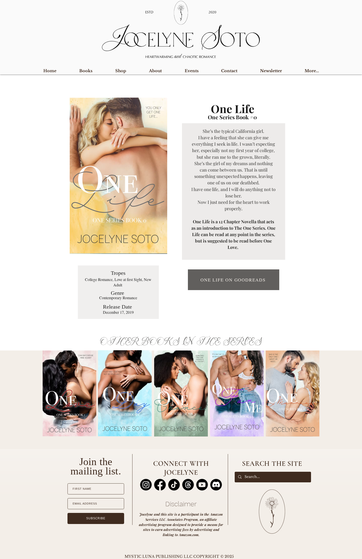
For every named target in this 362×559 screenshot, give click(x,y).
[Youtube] (202, 484)
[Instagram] (146, 484)
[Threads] (188, 484)
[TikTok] (174, 484)
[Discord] (216, 484)
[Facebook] (160, 484)
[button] (311, 70)
